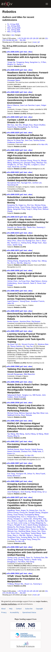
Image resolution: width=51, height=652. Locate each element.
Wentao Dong (40, 205)
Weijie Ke (43, 529)
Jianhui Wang (30, 434)
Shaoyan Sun (30, 527)
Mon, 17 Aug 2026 (13, 31)
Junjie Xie (31, 521)
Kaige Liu (22, 205)
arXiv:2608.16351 (13, 52)
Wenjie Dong (36, 492)
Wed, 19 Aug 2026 (13, 28)
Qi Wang (40, 434)
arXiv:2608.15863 (13, 547)
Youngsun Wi (21, 474)
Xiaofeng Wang (24, 531)
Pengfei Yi (18, 525)
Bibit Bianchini (29, 374)
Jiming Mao (37, 519)
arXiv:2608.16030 (13, 311)
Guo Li (23, 517)
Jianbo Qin (28, 519)
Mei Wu (20, 263)
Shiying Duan (12, 529)
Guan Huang (18, 515)
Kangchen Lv (35, 62)
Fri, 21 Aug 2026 (13, 24)
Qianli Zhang (33, 525)
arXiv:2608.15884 (13, 481)
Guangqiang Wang (31, 515)
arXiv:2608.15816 (13, 573)
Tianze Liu (35, 529)
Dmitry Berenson (13, 476)
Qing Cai (27, 263)
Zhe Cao (30, 205)
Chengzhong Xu (23, 127)
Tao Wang (11, 434)
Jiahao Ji (10, 160)
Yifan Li (15, 535)
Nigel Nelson (36, 281)
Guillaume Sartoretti (15, 142)
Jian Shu (18, 125)
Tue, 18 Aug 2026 (13, 30)
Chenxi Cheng (12, 512)
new (12, 35)
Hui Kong (34, 127)
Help (11, 609)
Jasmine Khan (25, 321)
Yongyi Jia (11, 62)
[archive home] (6, 4)
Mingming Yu (41, 523)
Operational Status (29, 612)
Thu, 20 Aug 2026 (13, 26)
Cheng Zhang (12, 261)
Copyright (39, 609)
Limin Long (22, 523)
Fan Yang (11, 474)
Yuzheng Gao (39, 557)
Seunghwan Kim (13, 183)
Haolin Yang (36, 560)
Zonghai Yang (25, 539)
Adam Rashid (25, 449)
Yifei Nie (22, 535)
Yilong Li (29, 535)
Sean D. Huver (36, 283)
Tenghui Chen (24, 529)
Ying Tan (29, 346)
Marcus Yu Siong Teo (15, 140)
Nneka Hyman (12, 321)
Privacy (3, 612)
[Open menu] (47, 4)
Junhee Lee (37, 183)
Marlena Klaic (43, 344)
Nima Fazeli (40, 474)
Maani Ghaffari (39, 125)
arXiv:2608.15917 (13, 441)
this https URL (43, 144)
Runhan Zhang (26, 160)
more (35, 42)
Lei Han (23, 167)
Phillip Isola (36, 451)
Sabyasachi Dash (14, 395)
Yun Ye (35, 537)
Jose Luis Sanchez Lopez (30, 105)
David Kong (11, 127)
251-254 (23, 40)
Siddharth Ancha (13, 415)
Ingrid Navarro (13, 301)
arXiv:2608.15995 (13, 331)
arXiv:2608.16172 (13, 217)
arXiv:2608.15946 (13, 382)
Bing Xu (16, 436)
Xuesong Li (41, 227)
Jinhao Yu (31, 474)
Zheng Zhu (36, 539)
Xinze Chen (15, 533)
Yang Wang (25, 533)
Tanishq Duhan (39, 140)
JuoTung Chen (24, 281)
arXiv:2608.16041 (13, 291)
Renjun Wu (21, 227)
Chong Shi (23, 512)
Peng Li (10, 525)
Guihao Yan (36, 261)
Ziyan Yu (29, 557)
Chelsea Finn (26, 451)
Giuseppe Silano (13, 80)
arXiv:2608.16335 (13, 70)
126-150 (35, 38)
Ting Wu (27, 165)
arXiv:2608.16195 (13, 194)
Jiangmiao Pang (19, 209)
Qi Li (25, 525)
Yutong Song (26, 243)
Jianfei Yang (17, 245)
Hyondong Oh (12, 185)
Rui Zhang (20, 527)
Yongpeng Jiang (22, 62)
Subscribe (28, 609)
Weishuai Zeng (13, 207)
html (25, 52)
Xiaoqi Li (27, 560)
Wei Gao (10, 125)
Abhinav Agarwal (25, 413)
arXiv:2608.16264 (13, 117)
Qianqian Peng (29, 163)
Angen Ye (24, 510)
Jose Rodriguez (13, 492)
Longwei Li (35, 165)
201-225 (14, 40)
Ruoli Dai (15, 167)
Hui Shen (21, 562)
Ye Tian (20, 165)
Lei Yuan (14, 523)
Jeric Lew (28, 140)
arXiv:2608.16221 (13, 172)
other (30, 52)
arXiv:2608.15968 (13, 366)
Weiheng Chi (18, 163)
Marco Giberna (13, 105)
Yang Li (29, 209)
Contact (19, 609)
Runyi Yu (36, 160)
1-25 (19, 38)
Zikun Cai (21, 241)
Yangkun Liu (27, 395)
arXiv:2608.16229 (13, 133)
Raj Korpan (36, 321)
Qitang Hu (11, 527)
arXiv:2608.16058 (13, 270)
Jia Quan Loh (12, 344)
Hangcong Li (32, 517)
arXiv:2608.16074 (13, 250)
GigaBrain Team (13, 510)
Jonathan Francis (37, 301)
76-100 (23, 38)
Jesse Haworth (23, 283)
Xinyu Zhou (11, 241)
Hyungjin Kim (26, 183)
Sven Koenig (25, 492)
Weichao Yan (41, 163)
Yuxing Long (12, 557)
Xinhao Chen (12, 281)
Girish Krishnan (20, 397)
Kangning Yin (12, 205)
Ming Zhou (37, 209)
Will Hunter (37, 395)
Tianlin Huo (31, 227)
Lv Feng (31, 523)
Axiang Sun (33, 510)
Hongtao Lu (18, 519)
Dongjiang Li (12, 562)
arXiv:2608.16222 (13, 150)
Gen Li (38, 241)
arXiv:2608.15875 (13, 497)
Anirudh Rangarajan (15, 374)
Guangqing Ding (13, 517)
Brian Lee (44, 413)
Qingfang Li (43, 525)
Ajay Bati (36, 413)
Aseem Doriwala (13, 451)
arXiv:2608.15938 (13, 403)
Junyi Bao (40, 521)
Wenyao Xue (12, 531)
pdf (21, 52)
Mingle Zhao (28, 125)
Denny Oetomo (16, 346)
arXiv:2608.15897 (13, 463)
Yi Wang (10, 584)
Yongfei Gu (11, 165)
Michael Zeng (12, 413)
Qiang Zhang (36, 207)
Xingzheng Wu (24, 261)
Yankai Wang (36, 533)
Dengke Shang (34, 512)
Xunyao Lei (11, 227)
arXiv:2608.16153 (13, 233)
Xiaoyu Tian (35, 531)
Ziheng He (15, 539)
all (38, 42)
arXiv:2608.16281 (13, 92)
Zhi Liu (13, 263)
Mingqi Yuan (37, 243)
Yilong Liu (37, 535)
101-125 (29, 38)
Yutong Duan (25, 301)
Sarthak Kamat (13, 449)
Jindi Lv (14, 521)
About (3, 609)
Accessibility (14, 612)
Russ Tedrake (26, 415)
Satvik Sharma (37, 449)
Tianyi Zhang (25, 207)
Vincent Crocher (28, 344)
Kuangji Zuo (30, 241)
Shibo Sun (41, 527)
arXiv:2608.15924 (13, 421)
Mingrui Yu (11, 64)
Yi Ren (43, 62)
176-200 (8, 40)
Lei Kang (21, 557)
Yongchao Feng (13, 537)
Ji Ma (17, 160)
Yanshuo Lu (15, 243)
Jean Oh (10, 303)
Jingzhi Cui (22, 521)
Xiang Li (20, 64)
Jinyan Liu (28, 584)
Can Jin (42, 510)
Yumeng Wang (26, 537)
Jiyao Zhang (18, 560)
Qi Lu (44, 492)
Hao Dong (30, 562)
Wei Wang (20, 434)
